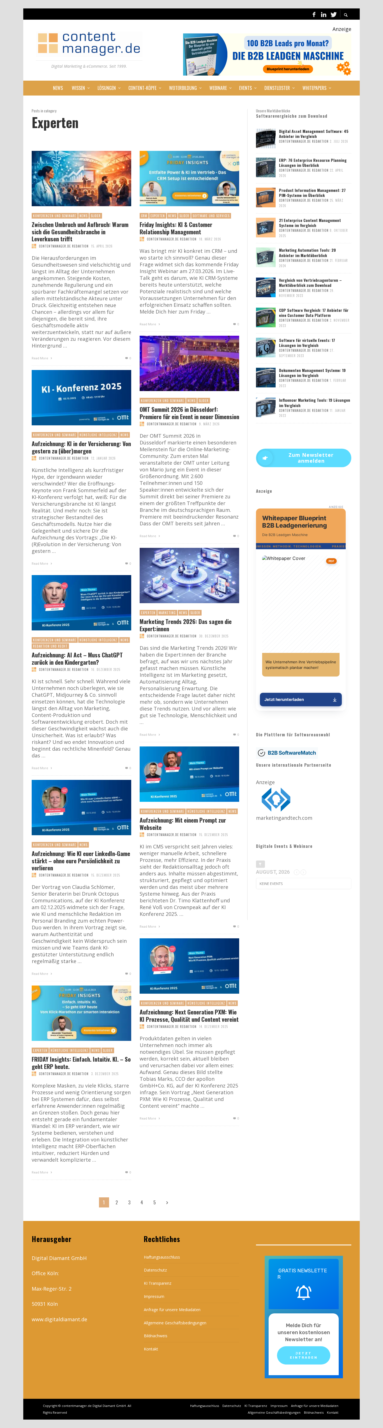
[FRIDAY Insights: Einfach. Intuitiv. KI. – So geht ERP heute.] (72, 1013)
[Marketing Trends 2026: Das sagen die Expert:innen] (180, 575)
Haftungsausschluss (162, 1257)
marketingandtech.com (284, 817)
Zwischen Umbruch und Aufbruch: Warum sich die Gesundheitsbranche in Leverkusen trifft (80, 231)
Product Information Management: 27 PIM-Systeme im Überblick (312, 192)
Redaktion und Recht (50, 646)
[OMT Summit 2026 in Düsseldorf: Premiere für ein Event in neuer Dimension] (180, 363)
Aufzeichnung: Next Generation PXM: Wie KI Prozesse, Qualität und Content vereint (189, 1015)
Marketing (167, 612)
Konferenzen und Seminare (54, 216)
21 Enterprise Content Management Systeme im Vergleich (310, 222)
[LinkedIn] (323, 14)
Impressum (154, 1296)
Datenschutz (155, 1270)
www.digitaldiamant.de (59, 1319)
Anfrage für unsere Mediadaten (172, 1309)
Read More (40, 358)
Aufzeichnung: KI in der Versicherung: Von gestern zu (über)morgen (81, 447)
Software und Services (211, 216)
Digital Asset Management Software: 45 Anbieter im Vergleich (314, 133)
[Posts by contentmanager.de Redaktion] (34, 246)
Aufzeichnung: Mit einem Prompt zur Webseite (183, 823)
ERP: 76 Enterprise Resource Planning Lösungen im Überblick (313, 162)
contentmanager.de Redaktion (64, 246)
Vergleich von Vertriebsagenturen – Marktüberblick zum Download (310, 282)
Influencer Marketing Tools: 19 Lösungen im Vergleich (314, 402)
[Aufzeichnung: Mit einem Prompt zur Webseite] (180, 774)
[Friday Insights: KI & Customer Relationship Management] (180, 178)
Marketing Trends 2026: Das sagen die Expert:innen (186, 625)
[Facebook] (314, 14)
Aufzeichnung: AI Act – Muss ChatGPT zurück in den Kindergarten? (77, 658)
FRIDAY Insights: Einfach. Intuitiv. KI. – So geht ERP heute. (81, 1062)
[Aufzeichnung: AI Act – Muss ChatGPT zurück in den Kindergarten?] (72, 603)
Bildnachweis (155, 1335)
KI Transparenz (157, 1283)
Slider (96, 216)
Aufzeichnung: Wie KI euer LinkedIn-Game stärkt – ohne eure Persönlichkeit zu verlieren (81, 860)
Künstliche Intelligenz (98, 435)
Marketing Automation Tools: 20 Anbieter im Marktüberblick (307, 252)
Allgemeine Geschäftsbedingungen (175, 1322)
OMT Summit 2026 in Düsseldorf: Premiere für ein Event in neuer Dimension (189, 413)
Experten (158, 216)
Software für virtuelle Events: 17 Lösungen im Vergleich (307, 342)
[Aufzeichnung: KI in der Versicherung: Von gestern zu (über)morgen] (72, 398)
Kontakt (151, 1349)
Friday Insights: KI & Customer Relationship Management (176, 228)
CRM (144, 216)
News (83, 216)
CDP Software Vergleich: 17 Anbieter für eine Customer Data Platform (314, 312)
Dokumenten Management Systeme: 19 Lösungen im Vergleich (312, 372)
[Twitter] (333, 14)
